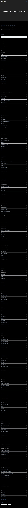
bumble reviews (3, 173)
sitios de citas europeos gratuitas (5, 458)
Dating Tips (2, 236)
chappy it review (3, 190)
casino (2, 182)
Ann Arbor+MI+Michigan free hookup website (6, 92)
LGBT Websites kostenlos (4, 356)
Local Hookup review (3, 360)
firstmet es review (3, 272)
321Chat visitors (3, 52)
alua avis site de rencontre (4, 77)
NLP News (2, 393)
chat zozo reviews (3, 194)
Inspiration (2, 318)
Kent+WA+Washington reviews (4, 343)
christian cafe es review (4, 213)
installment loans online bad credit (5, 326)
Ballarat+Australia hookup (4, 106)
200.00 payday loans (3, 48)
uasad (2, 479)
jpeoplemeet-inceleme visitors (4, 341)
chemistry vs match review (4, 207)
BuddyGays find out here (4, 169)
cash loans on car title (3, 178)
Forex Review (2, 282)
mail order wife (3, 377)
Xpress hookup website (4, 488)
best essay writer (3, 123)
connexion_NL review (3, 228)
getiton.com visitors (3, 297)
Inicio (10, 12)
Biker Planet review (3, 136)
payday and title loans (3, 410)
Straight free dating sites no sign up (5, 467)
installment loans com (3, 320)
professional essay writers (4, 429)
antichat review (3, 94)
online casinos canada (3, 400)
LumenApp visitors (3, 370)
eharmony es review (3, 257)
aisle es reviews (3, 73)
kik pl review (2, 345)
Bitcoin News (2, 142)
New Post (2, 389)
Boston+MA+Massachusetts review (5, 163)
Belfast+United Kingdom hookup (5, 115)
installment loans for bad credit (4, 322)
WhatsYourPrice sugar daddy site (5, 486)
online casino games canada (4, 398)
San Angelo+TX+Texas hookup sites (5, 444)
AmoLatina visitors (3, 83)
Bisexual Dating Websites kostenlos (5, 140)
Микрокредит (3, 492)
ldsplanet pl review (3, 349)
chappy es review (3, 188)
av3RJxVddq (3, 25)
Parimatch (2, 408)
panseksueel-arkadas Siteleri (4, 404)
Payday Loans (3, 412)
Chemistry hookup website (4, 205)
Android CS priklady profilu (4, 85)
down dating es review (4, 247)
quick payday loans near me (4, 433)
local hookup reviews (3, 362)
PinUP (2, 421)
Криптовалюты (3, 490)
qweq (2, 437)
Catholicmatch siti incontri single (5, 186)
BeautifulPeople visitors (4, 113)
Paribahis (2, 406)
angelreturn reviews (3, 90)
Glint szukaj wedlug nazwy (4, 303)
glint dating (2, 301)
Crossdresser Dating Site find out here (5, 230)
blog (1, 150)
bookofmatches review (4, 159)
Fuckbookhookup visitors (4, 289)
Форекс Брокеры (3, 494)
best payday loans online (4, 129)
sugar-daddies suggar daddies (4, 469)
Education (2, 255)
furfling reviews (3, 293)
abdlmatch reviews (3, 58)
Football (2, 276)
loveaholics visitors (3, 364)
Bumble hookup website (4, 171)
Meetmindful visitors (3, 381)
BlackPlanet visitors (3, 146)
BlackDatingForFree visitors (4, 144)
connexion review (3, 226)
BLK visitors (2, 148)
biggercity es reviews (3, 134)
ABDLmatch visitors (3, 60)
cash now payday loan (3, 180)
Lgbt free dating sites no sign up (5, 354)
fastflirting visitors (3, 268)
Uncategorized (3, 481)
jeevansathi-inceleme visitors (4, 339)
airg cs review (3, 71)
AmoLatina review (3, 81)
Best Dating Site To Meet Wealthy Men (5, 121)
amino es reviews (3, 79)
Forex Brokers (3, 278)
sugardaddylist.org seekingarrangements (6, 471)
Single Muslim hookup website (4, 454)
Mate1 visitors (3, 379)
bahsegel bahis (3, 104)
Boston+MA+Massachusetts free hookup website (7, 161)
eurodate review (3, 261)
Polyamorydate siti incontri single (5, 425)
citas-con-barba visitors (4, 222)
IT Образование (3, 333)
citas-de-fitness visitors (4, 224)
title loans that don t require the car (5, 477)
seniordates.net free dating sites (5, 448)
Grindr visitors (3, 305)
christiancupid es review (4, 217)
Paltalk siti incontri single (4, 402)
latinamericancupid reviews (4, 347)
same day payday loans (4, 442)
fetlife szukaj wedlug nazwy (4, 270)
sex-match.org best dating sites (5, 452)
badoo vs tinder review (4, 102)
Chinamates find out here (4, 209)
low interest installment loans (4, 368)
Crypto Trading (3, 234)
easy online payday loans (4, 253)
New (1, 387)
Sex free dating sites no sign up (5, 450)
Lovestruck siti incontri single (4, 366)
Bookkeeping (2, 157)
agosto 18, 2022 (7, 25)
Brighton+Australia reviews (4, 167)
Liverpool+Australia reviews (4, 358)
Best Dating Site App (3, 119)
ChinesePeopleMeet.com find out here (5, 211)
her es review (2, 312)
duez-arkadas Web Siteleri (4, 249)
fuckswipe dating (3, 291)
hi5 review (2, 314)
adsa (1, 62)
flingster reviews (3, 274)
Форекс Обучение (3, 496)
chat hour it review (3, 192)
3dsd (2, 54)
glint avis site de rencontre (4, 299)
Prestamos (2, 427)
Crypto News (2, 232)
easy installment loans (3, 251)
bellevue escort (3, 117)
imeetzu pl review (3, 316)
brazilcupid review (3, 165)
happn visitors (3, 310)
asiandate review (3, 98)
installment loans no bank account (5, 324)
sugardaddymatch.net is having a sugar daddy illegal (7, 473)
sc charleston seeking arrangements (5, 446)
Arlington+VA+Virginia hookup (4, 96)
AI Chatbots (2, 69)
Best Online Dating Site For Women (5, 127)
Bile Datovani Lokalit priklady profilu (5, 138)
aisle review (2, 75)
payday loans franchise (4, 414)
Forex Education (3, 280)
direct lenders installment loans (4, 245)
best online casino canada (4, 125)
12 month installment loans (4, 46)
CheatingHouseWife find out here (5, 201)
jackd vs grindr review (3, 335)
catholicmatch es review (4, 184)
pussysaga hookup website (4, 431)
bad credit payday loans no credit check (5, 100)
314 (1, 50)
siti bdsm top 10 (3, 456)
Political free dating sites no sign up (5, 423)
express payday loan (12, 25)
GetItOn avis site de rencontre (4, 295)
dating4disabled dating (4, 238)
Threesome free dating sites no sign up (5, 475)
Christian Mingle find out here (4, 215)
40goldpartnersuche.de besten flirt (5, 56)
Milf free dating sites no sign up (5, 383)
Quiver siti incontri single (4, 435)
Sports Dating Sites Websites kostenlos (5, 465)
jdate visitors (2, 337)
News (2, 391)
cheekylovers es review (4, 203)
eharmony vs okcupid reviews (4, 259)
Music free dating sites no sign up (5, 385)
